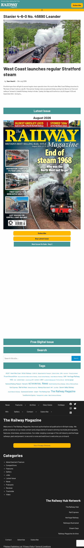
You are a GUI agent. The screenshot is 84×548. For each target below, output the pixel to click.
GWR (64, 376)
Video (8, 494)
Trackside (10, 491)
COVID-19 (34, 373)
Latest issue (20, 380)
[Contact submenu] (36, 411)
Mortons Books (60, 380)
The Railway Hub (44, 392)
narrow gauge (69, 380)
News (45, 383)
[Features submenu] (25, 405)
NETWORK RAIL (34, 384)
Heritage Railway (73, 376)
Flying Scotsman (73, 373)
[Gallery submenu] (22, 411)
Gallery (8, 472)
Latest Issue (11, 478)
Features (9, 468)
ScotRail (56, 387)
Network (25, 384)
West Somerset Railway (54, 395)
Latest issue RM (29, 380)
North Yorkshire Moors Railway (57, 384)
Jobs (8, 475)
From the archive (10, 376)
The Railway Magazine (63, 391)
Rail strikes (23, 387)
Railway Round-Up (32, 387)
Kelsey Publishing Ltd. (13, 546)
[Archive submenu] (38, 405)
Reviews (9, 488)
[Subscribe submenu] (51, 411)
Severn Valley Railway (66, 387)
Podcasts (9, 485)
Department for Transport (44, 373)
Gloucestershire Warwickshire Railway (27, 376)
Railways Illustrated (44, 387)
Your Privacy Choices (42, 445)
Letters (36, 380)
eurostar (66, 373)
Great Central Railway (44, 376)
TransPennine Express (29, 395)
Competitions (11, 465)
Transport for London (42, 395)
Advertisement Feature (15, 462)
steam (36, 392)
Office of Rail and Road (72, 384)
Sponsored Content (27, 392)
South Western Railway (14, 391)
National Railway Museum (13, 384)
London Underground (49, 380)
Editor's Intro (55, 373)
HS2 (11, 380)
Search (76, 358)
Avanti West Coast (15, 373)
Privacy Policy (28, 546)
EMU (61, 373)
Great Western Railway (57, 376)
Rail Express (14, 387)
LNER (41, 380)
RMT (52, 387)
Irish (15, 380)
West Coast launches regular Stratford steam (42, 71)
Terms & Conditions (43, 546)
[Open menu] (42, 10)
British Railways (26, 373)
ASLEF (8, 373)
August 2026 (42, 118)
